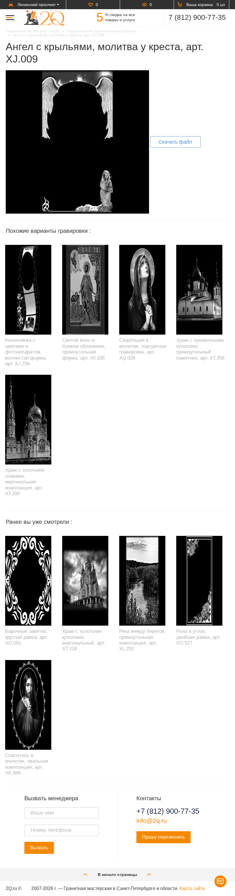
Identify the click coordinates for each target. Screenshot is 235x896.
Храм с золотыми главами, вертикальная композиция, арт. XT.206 (25, 481)
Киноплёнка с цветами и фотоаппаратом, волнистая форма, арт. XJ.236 (26, 351)
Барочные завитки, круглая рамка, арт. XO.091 (26, 637)
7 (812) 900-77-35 (197, 17)
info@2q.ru (151, 820)
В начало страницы (117, 874)
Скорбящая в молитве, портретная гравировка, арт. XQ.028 (142, 348)
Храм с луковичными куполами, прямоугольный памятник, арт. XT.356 (200, 348)
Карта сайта (192, 888)
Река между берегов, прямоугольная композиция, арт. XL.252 (142, 639)
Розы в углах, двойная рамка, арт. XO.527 (198, 637)
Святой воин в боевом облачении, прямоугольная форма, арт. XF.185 (84, 348)
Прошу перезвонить (163, 837)
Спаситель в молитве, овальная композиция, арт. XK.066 (26, 764)
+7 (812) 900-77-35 (167, 811)
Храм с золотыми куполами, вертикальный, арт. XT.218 (83, 639)
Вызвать (39, 847)
